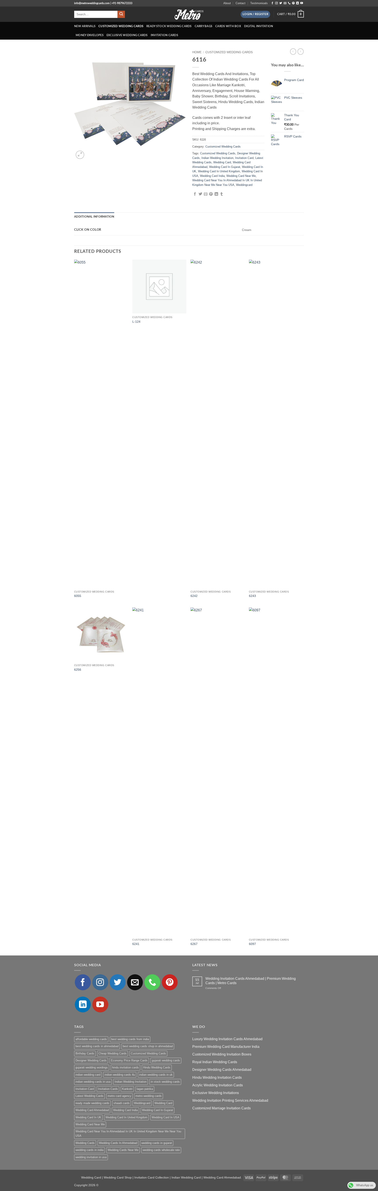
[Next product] (293, 51)
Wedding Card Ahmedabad (92, 1110)
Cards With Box (228, 26)
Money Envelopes (89, 35)
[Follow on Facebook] (272, 3)
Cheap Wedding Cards (112, 1053)
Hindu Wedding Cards (156, 1067)
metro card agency (119, 1096)
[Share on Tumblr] (221, 194)
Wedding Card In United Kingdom (219, 171)
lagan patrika (145, 1089)
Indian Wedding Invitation (217, 158)
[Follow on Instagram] (276, 3)
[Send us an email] (285, 3)
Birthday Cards (84, 1053)
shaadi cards (122, 1103)
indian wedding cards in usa (92, 1081)
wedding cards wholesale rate (161, 1150)
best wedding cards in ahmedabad (97, 1046)
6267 (194, 944)
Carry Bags (203, 26)
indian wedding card (87, 1074)
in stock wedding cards (165, 1081)
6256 (77, 669)
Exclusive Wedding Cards (127, 35)
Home (196, 52)
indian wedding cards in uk (156, 1074)
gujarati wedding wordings (91, 1067)
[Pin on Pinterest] (211, 194)
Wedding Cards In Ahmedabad (118, 1143)
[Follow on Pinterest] (293, 3)
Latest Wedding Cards (89, 1096)
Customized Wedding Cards (120, 26)
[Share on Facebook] (195, 194)
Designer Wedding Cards (91, 1060)
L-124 (136, 321)
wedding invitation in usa (91, 1157)
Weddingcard (244, 184)
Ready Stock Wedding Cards (168, 26)
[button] (255, 14)
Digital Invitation (258, 26)
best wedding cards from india (130, 1039)
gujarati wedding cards (166, 1060)
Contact (240, 3)
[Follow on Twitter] (280, 3)
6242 (194, 596)
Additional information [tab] (94, 216)
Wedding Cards (85, 1143)
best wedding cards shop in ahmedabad (148, 1046)
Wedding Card (222, 162)
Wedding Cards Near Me (123, 1150)
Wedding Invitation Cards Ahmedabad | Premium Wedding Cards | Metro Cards (250, 981)
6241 (135, 944)
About (227, 3)
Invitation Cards (164, 35)
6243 (252, 596)
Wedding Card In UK (88, 1117)
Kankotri (127, 1089)
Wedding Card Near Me (241, 176)
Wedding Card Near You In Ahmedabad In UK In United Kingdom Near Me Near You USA (128, 1133)
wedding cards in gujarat (156, 1143)
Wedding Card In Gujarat (224, 167)
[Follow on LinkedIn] (297, 3)
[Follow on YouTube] (301, 3)
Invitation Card (244, 158)
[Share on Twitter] (200, 194)
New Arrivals (84, 26)
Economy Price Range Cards (129, 1060)
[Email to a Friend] (205, 194)
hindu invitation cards (125, 1067)
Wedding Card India (212, 176)
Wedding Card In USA (165, 1117)
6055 (77, 596)
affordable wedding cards (91, 1039)
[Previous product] (301, 51)
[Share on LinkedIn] (216, 194)
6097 (252, 944)
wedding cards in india (89, 1150)
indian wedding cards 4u (120, 1074)
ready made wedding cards (92, 1103)
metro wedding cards (148, 1096)
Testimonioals (259, 3)
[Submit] (121, 14)
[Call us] (289, 3)
